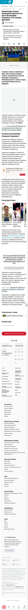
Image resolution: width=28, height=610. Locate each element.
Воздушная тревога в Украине (11, 429)
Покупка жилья (8, 512)
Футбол (11, 6)
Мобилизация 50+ (8, 444)
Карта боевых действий (10, 425)
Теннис (6, 525)
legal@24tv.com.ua (19, 586)
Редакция (4, 370)
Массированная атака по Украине (12, 431)
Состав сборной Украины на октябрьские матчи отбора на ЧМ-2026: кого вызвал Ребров (14, 128)
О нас (3, 368)
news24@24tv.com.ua (7, 346)
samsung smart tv (16, 564)
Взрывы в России (8, 433)
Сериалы (6, 486)
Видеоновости (7, 412)
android (6, 560)
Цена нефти (7, 461)
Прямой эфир (7, 410)
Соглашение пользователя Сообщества (18, 371)
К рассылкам (9, 550)
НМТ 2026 (6, 499)
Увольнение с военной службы (11, 442)
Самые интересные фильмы (11, 478)
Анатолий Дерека (9, 22)
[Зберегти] (24, 44)
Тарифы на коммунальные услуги (12, 467)
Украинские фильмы (9, 480)
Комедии (6, 484)
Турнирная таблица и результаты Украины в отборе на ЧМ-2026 (13, 289)
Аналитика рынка (8, 510)
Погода (6, 416)
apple (16, 560)
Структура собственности (18, 387)
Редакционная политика (5, 374)
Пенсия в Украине (8, 471)
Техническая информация (18, 379)
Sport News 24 (5, 6)
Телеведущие (5, 378)
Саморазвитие (7, 501)
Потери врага (7, 435)
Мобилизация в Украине (11, 440)
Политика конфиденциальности (7, 387)
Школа (6, 497)
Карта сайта (18, 392)
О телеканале (5, 376)
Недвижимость (8, 508)
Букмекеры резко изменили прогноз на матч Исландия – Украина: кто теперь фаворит (20, 6)
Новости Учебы (8, 491)
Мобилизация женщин (9, 446)
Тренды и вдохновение (10, 514)
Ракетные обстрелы (9, 423)
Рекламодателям (6, 381)
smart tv (6, 564)
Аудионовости (7, 414)
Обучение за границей (9, 503)
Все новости (7, 404)
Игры (16, 395)
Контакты (17, 381)
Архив (16, 390)
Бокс (5, 521)
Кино (5, 476)
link (15, 352)
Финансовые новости (9, 465)
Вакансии (17, 384)
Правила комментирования (19, 375)
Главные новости (8, 406)
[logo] (9, 2)
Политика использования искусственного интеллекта (5, 391)
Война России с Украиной (11, 421)
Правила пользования (7, 383)
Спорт (6, 519)
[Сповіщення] (26, 2)
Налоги (6, 469)
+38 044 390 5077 (19, 346)
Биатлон (6, 527)
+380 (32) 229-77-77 (10, 585)
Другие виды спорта (9, 529)
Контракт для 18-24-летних (10, 448)
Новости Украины (8, 408)
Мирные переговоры (9, 427)
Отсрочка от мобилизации (10, 450)
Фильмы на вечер (8, 482)
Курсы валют (7, 463)
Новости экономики (10, 459)
